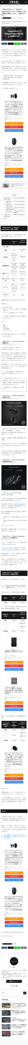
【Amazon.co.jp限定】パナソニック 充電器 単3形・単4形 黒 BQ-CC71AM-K (14, 651)
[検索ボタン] (26, 2)
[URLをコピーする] (24, 44)
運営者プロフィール (14, 981)
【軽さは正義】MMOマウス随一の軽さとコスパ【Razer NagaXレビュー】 (17, 185)
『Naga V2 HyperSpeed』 (19, 504)
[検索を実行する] (24, 993)
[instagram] (14, 986)
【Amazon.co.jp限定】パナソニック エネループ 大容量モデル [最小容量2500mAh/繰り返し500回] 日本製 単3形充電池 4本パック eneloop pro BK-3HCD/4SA (14, 690)
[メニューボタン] (2, 2)
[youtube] (17, 986)
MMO (15, 943)
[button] (4, 44)
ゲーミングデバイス (7, 943)
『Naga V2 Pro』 (16, 445)
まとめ (5, 218)
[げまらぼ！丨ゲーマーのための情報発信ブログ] (14, 2)
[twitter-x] (11, 986)
